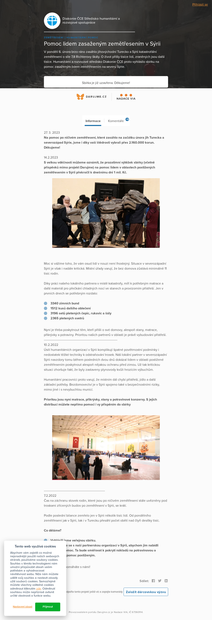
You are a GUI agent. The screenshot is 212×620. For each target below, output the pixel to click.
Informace (93, 121)
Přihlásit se (200, 4)
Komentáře (118, 120)
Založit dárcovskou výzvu (146, 592)
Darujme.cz (103, 612)
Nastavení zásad (22, 606)
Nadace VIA (121, 612)
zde (38, 588)
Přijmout (48, 606)
